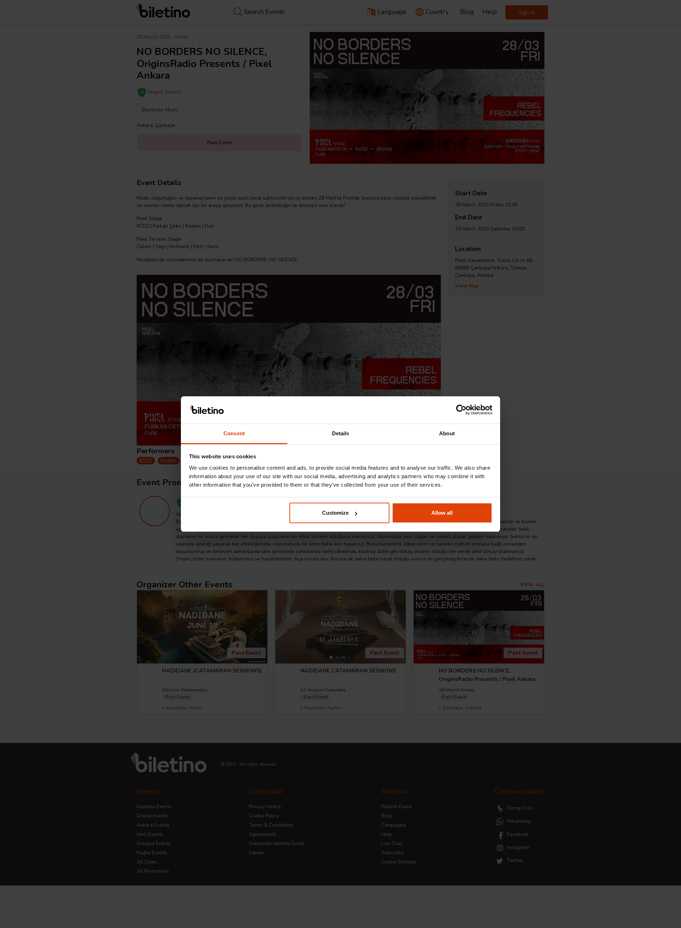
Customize (335, 513)
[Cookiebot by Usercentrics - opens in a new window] (461, 410)
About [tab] (447, 433)
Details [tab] (340, 433)
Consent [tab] (234, 433)
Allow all (442, 513)
